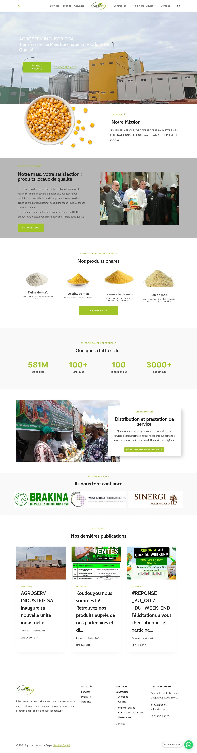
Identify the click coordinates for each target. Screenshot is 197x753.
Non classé (26, 586)
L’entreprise (122, 691)
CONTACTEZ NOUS (65, 67)
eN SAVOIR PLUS (30, 228)
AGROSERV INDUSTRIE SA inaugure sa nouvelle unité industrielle (37, 608)
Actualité (79, 5)
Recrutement (125, 717)
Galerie (122, 701)
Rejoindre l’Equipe (125, 707)
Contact (165, 5)
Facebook (81, 586)
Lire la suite (29, 638)
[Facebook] (178, 5)
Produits (66, 5)
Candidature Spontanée (131, 712)
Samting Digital (61, 745)
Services (54, 5)
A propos (123, 696)
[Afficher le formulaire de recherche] (19, 6)
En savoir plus (98, 310)
